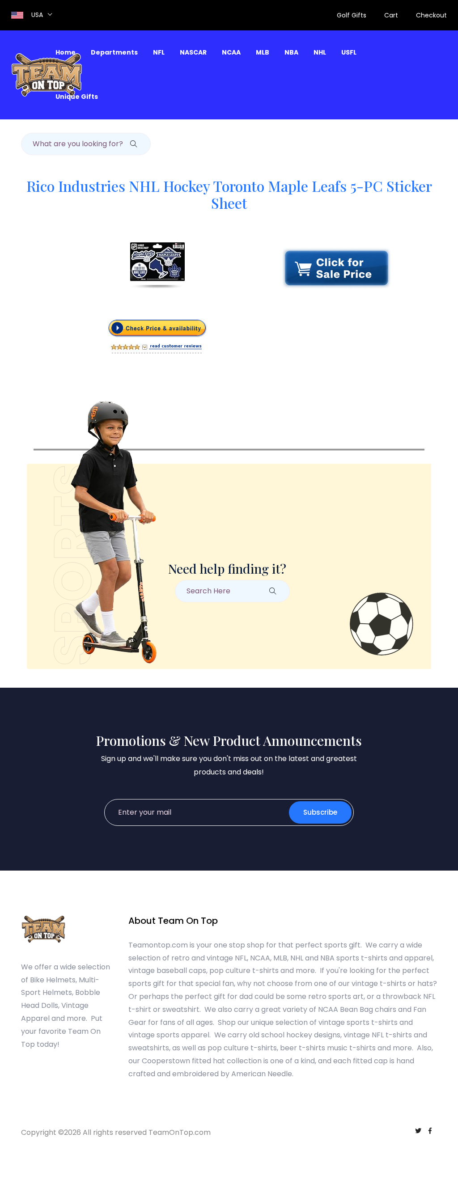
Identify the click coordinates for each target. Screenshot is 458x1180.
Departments (114, 52)
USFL (348, 52)
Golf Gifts (351, 15)
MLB (262, 52)
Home (65, 52)
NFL (159, 52)
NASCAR (193, 52)
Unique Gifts (76, 96)
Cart (391, 15)
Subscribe (320, 812)
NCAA (231, 52)
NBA (291, 52)
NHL (320, 52)
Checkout (431, 15)
